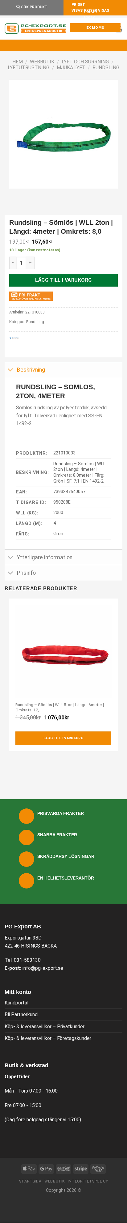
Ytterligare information (44, 557)
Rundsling (105, 67)
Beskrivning (31, 370)
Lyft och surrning (85, 62)
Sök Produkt (33, 7)
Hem (17, 62)
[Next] (32, 195)
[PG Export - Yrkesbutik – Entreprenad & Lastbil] (35, 29)
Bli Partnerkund (21, 1014)
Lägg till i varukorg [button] (63, 738)
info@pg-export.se (43, 968)
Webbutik (42, 62)
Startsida (30, 1181)
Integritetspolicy (88, 1181)
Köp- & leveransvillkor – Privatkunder (44, 1026)
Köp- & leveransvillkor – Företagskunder (48, 1038)
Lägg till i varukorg (63, 280)
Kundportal (16, 1003)
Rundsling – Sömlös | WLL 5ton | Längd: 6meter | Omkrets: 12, (59, 707)
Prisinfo (26, 573)
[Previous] (15, 195)
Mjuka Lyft (71, 67)
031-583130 (27, 960)
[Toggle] (11, 370)
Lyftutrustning (28, 67)
